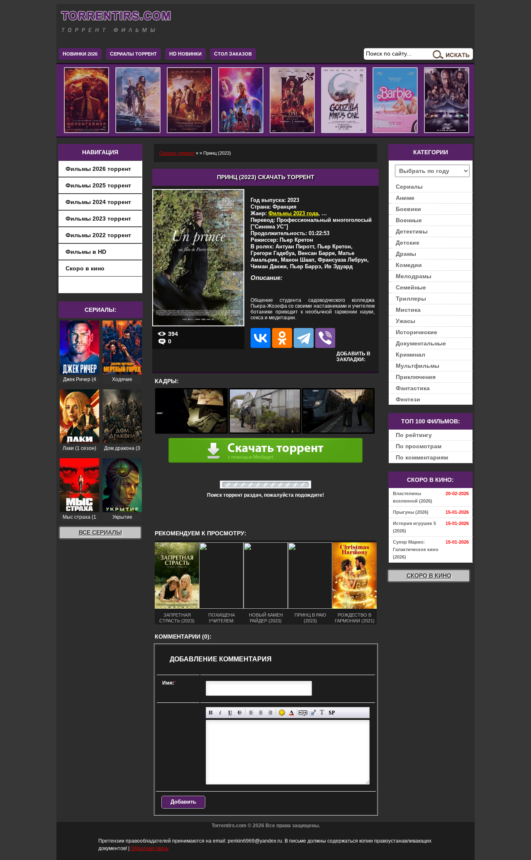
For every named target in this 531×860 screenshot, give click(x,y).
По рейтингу (414, 435)
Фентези (408, 399)
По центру (261, 712)
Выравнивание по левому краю (251, 712)
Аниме (405, 197)
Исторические (416, 332)
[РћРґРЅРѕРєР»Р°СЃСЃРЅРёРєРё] (282, 338)
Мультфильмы (417, 365)
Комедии (409, 265)
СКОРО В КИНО (429, 575)
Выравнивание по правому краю (270, 712)
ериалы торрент (133, 54)
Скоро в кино (85, 268)
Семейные (411, 287)
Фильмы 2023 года (293, 213)
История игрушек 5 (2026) (414, 527)
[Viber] (325, 338)
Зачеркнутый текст (239, 712)
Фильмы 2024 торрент (98, 202)
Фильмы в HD (86, 251)
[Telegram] (304, 338)
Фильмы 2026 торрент (98, 168)
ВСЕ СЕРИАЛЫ (100, 532)
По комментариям (422, 457)
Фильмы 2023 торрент (98, 218)
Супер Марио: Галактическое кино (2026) (415, 549)
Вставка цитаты (312, 712)
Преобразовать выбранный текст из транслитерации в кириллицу (322, 712)
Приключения (416, 377)
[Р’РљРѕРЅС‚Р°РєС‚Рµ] (260, 338)
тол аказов (233, 54)
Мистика (408, 309)
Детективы (412, 231)
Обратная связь (149, 848)
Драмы (406, 253)
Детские (407, 242)
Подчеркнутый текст (230, 712)
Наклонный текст (220, 712)
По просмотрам (418, 446)
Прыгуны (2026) (411, 512)
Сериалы (409, 186)
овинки (185, 54)
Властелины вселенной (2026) (412, 497)
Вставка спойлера (331, 712)
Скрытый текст (303, 712)
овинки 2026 (80, 54)
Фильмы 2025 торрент (98, 185)
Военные (409, 220)
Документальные (421, 343)
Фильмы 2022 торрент (98, 235)
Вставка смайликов (282, 712)
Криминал (410, 354)
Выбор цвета (291, 712)
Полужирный (211, 712)
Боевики (408, 209)
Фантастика (413, 388)
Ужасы (405, 321)
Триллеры (411, 298)
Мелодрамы (413, 276)
